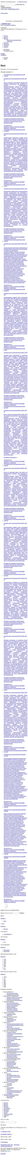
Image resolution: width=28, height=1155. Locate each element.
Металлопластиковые (12, 1079)
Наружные (10, 1097)
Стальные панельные (12, 1067)
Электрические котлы (12, 1046)
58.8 (5, 983)
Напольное (7, 950)
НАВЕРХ (3, 1153)
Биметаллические (11, 1062)
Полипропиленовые (12, 1081)
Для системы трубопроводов (14, 1029)
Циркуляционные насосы (13, 1058)
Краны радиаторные (12, 1005)
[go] (16, 1122)
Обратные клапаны (12, 1008)
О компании (7, 1108)
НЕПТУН (9, 1015)
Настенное (6, 951)
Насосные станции (12, 1056)
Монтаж (6, 38)
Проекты (6, 43)
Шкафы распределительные (11, 1094)
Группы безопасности (12, 1003)
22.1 (5, 979)
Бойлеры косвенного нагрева (14, 997)
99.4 (5, 986)
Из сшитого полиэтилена (13, 1076)
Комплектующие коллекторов (15, 1051)
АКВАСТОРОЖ (11, 1014)
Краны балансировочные (13, 1004)
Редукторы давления (12, 1010)
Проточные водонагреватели (14, 1000)
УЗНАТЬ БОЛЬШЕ (19, 127)
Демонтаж (9, 41)
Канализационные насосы (14, 1054)
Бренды (6, 37)
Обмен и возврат (8, 1114)
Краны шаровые (11, 1007)
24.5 (5, 962)
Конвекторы (10, 1065)
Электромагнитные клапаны (14, 1011)
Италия (6, 929)
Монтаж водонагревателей (14, 40)
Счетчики (9, 1083)
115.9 (5, 977)
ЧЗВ (5, 1116)
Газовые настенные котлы (14, 1039)
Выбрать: (3, 918)
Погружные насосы (12, 1057)
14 (4, 978)
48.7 (5, 982)
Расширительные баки (13, 994)
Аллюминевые (11, 1061)
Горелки (9, 1042)
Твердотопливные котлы (13, 1044)
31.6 (5, 963)
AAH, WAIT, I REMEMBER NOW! (10, 9)
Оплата (6, 47)
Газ (4, 942)
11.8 (5, 959)
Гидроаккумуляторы (12, 993)
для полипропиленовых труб (14, 1090)
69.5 (5, 969)
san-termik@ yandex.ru (10, 25)
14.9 (5, 960)
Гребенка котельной (12, 1043)
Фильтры (9, 1085)
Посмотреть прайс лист (7, 1144)
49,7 (5, 964)
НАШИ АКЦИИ (3, 54)
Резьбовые (9, 1093)
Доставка (6, 45)
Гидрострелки (10, 1040)
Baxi (5, 921)
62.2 (5, 985)
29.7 (5, 981)
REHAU (9, 1074)
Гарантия (6, 1115)
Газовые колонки (11, 1032)
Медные (9, 1078)
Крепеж (9, 1069)
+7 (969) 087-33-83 (22, 1)
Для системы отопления (13, 1028)
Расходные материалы (13, 1071)
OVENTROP (10, 1088)
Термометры (10, 1021)
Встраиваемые (11, 1096)
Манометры (10, 1018)
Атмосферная (7, 934)
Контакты (6, 44)
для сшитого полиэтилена (14, 1092)
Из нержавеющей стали (13, 1075)
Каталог (6, 36)
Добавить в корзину (9, 127)
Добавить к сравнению (10, 128)
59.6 (5, 966)
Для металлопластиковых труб (15, 1024)
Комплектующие (11, 1064)
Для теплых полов (12, 1050)
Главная (6, 57)
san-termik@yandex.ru (6, 1134)
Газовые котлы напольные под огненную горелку (15, 1037)
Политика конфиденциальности (10, 1145)
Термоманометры (11, 1019)
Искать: (3, 913)
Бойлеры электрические (13, 998)
